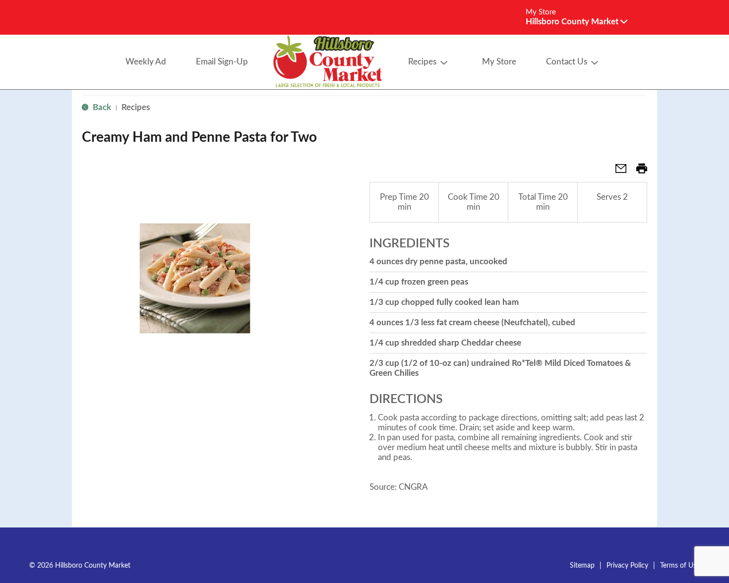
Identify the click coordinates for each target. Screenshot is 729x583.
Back (101, 107)
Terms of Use (680, 565)
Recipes (136, 107)
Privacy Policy (627, 565)
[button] (576, 21)
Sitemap (582, 565)
